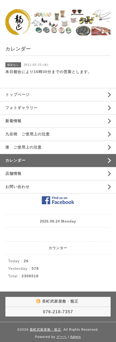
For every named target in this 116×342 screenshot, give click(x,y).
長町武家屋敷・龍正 (45, 330)
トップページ (17, 94)
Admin (75, 337)
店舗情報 (13, 173)
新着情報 (13, 121)
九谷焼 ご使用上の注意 (27, 134)
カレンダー (15, 160)
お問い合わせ (17, 186)
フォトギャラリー (21, 107)
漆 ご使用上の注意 (23, 147)
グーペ (61, 337)
